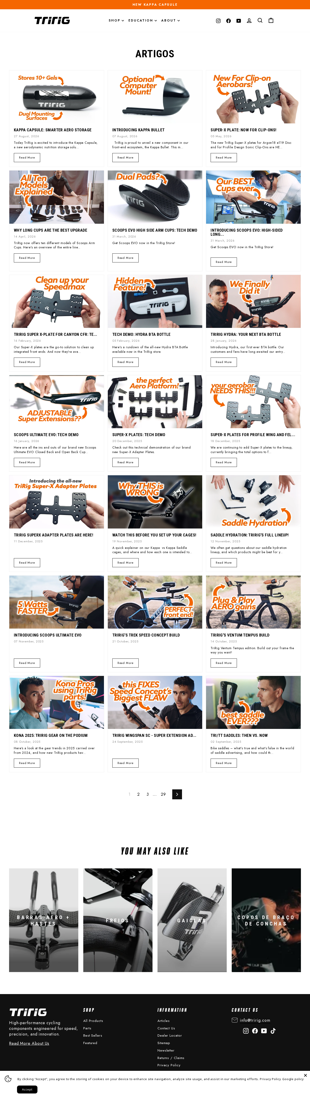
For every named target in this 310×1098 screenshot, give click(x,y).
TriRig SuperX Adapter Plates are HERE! (53, 535)
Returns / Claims (171, 1057)
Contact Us (166, 1028)
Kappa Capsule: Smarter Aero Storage (53, 129)
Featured (90, 1042)
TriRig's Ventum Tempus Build (240, 635)
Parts (87, 1028)
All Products (93, 1020)
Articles (163, 1020)
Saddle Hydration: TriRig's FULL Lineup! (250, 535)
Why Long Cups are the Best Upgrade (50, 230)
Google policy (293, 1079)
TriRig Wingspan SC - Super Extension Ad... (154, 735)
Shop (115, 20)
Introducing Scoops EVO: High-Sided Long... (247, 232)
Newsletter (166, 1050)
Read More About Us (29, 1043)
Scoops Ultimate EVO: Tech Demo (46, 434)
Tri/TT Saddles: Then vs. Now (239, 735)
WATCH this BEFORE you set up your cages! (154, 535)
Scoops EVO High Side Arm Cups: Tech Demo (154, 230)
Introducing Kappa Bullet (138, 129)
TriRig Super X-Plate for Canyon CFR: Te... (55, 334)
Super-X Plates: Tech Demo (138, 434)
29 (163, 794)
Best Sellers (92, 1035)
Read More (27, 157)
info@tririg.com (255, 1020)
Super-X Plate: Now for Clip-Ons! (243, 129)
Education (141, 20)
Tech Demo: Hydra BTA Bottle (141, 334)
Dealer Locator (169, 1035)
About (169, 20)
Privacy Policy (169, 1065)
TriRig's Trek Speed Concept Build (146, 635)
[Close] (305, 1075)
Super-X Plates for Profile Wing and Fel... (253, 434)
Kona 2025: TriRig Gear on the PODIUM (51, 735)
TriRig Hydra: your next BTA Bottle (246, 334)
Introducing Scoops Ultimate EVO (48, 635)
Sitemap (163, 1042)
